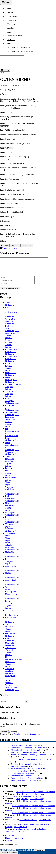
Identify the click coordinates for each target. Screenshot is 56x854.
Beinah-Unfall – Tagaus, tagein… (8, 471)
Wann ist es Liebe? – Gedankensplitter (26, 778)
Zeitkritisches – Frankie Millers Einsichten (27, 748)
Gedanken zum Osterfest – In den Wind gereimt (35, 792)
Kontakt (10, 44)
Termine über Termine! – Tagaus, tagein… (10, 651)
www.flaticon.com (32, 734)
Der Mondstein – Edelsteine (21, 776)
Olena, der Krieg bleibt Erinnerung (30, 794)
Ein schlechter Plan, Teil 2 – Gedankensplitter (12, 351)
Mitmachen (11, 24)
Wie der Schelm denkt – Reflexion (24, 750)
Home (9, 9)
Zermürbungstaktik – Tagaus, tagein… (13, 386)
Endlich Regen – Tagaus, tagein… (8, 366)
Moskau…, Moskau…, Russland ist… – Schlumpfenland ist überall (27, 830)
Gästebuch (11, 40)
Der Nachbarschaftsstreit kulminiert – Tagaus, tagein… (13, 661)
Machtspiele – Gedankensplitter (12, 513)
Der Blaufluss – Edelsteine (21, 745)
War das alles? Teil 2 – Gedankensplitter (12, 687)
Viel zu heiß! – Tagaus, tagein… (10, 393)
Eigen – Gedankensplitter (12, 439)
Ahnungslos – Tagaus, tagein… (11, 335)
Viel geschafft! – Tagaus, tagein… (10, 627)
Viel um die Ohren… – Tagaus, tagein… (10, 537)
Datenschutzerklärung (14, 838)
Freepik (17, 734)
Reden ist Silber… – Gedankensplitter (12, 519)
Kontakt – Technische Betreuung (23, 51)
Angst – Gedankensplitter (12, 304)
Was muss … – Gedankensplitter (23, 752)
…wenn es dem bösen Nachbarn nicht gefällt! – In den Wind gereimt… (10, 676)
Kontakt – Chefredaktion (21, 47)
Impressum (9, 836)
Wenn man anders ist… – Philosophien (11, 589)
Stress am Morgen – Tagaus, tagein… (9, 343)
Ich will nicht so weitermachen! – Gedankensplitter (12, 312)
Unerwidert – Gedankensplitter (12, 374)
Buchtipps (10, 28)
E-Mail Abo (11, 20)
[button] (1, 847)
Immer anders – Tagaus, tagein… (10, 561)
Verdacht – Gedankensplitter (12, 453)
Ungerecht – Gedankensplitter (12, 644)
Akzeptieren (39, 850)
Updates (10, 12)
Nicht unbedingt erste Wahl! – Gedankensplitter (12, 546)
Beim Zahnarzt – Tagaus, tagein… (9, 604)
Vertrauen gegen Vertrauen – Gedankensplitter (12, 527)
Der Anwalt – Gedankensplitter (12, 635)
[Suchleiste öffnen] (2, 73)
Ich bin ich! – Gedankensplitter (12, 639)
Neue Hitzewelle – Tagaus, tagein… (10, 506)
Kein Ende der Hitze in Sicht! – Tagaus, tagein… (10, 421)
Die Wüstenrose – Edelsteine (22, 773)
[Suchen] (26, 701)
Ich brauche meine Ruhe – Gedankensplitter (12, 498)
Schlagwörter (12, 16)
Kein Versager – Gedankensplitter (12, 400)
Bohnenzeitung (9, 63)
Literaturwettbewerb (14, 36)
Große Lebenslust (9, 248)
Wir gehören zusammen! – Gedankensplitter (12, 321)
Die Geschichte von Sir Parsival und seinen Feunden (33, 806)
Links (9, 32)
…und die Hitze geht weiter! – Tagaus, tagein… (9, 461)
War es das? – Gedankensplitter (12, 413)
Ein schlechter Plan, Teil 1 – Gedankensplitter (12, 358)
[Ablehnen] (19, 853)
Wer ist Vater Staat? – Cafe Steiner (24, 780)
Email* (3, 726)
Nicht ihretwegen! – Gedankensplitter (12, 379)
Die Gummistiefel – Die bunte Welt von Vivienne (30, 759)
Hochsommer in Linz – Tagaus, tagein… (10, 481)
